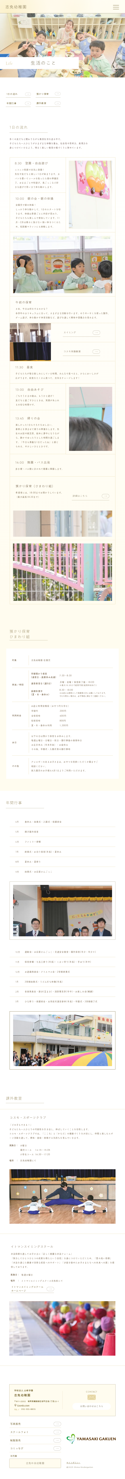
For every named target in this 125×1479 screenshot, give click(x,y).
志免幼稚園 (16, 7)
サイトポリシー (73, 1463)
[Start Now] (30, 1289)
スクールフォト (19, 1432)
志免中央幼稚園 (35, 1463)
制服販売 (15, 1440)
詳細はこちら (80, 496)
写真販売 (15, 1424)
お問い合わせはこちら (91, 1406)
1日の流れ (12, 94)
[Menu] (116, 7)
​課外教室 (41, 103)
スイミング (70, 332)
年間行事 (11, 103)
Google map (23, 1405)
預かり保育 (42, 94)
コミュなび (16, 1448)
